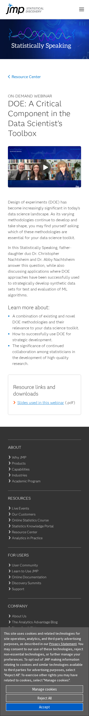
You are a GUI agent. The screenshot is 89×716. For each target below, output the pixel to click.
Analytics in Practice (27, 538)
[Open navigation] (81, 9)
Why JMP (19, 457)
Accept (44, 707)
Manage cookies (44, 689)
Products (19, 463)
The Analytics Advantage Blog (35, 622)
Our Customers (24, 514)
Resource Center (26, 77)
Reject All (44, 698)
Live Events (20, 508)
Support (18, 589)
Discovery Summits (26, 583)
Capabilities (21, 469)
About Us (19, 616)
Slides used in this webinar (40, 402)
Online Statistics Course (30, 520)
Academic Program (26, 481)
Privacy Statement (63, 644)
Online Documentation (29, 577)
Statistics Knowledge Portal (33, 526)
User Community (25, 565)
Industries (19, 475)
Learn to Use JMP (25, 571)
